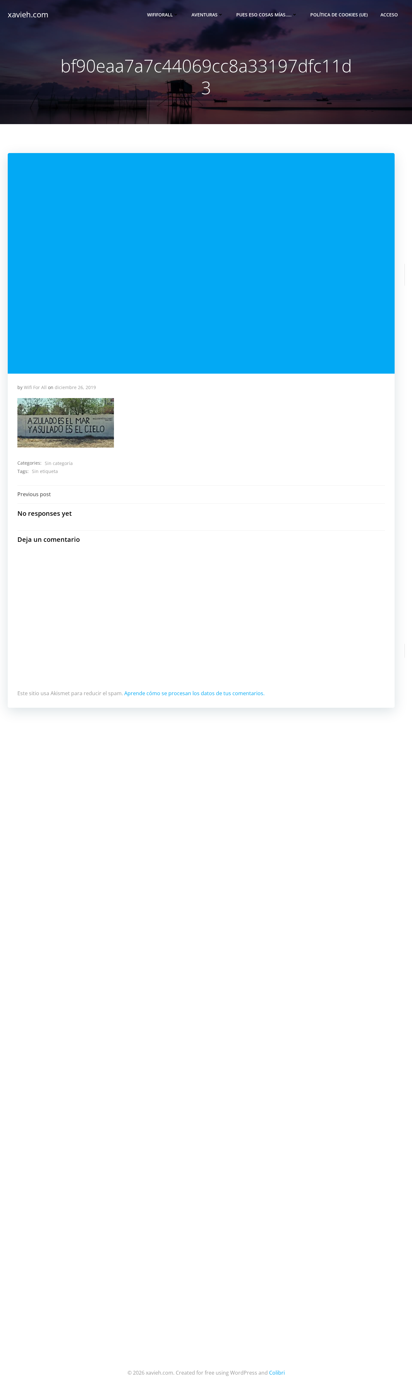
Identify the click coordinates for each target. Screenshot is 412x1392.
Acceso (389, 15)
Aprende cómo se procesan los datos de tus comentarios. (194, 693)
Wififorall (160, 15)
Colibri (277, 1372)
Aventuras (205, 15)
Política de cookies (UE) (339, 15)
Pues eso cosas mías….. (264, 15)
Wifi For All (35, 387)
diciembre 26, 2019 (75, 387)
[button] (65, 423)
